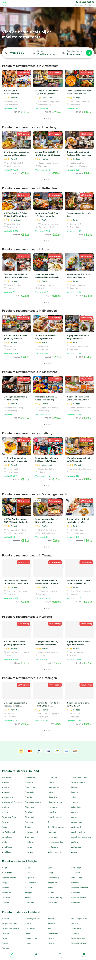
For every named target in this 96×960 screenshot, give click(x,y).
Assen (5, 812)
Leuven (51, 867)
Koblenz (51, 918)
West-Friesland (78, 832)
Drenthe (28, 797)
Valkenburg (76, 807)
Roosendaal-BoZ (55, 842)
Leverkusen (53, 933)
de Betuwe (7, 837)
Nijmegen (52, 807)
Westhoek (75, 902)
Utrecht (74, 802)
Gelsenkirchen (31, 938)
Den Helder (30, 777)
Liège (50, 872)
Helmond (29, 852)
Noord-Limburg (55, 817)
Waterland (76, 827)
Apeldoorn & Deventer (12, 802)
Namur (51, 892)
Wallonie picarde (78, 897)
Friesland (29, 822)
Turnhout (75, 882)
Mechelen (52, 882)
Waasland (75, 892)
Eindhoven (29, 807)
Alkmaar (6, 782)
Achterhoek (7, 777)
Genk (27, 867)
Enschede (29, 812)
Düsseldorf (30, 928)
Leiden (51, 792)
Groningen (29, 837)
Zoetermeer (76, 847)
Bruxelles (6, 892)
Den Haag (6, 852)
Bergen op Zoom (9, 817)
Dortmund (6, 943)
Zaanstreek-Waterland (81, 837)
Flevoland (29, 817)
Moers (51, 938)
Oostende (52, 902)
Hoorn (51, 782)
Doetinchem (30, 787)
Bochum (5, 933)
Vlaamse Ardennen (79, 887)
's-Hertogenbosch (79, 777)
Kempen (28, 892)
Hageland (29, 877)
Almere (5, 787)
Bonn (4, 938)
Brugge (5, 882)
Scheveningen (54, 852)
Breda (4, 827)
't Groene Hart (31, 832)
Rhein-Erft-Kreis (78, 943)
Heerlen (28, 847)
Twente (74, 792)
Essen (27, 933)
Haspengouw (31, 882)
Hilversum (52, 777)
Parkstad (52, 832)
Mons (50, 887)
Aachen (5, 918)
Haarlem (29, 842)
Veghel (74, 817)
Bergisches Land (9, 923)
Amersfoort (7, 792)
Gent (27, 872)
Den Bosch (7, 847)
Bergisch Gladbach (10, 928)
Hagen (28, 943)
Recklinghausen (78, 938)
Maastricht (53, 797)
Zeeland (74, 842)
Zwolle (74, 852)
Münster (75, 923)
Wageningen (76, 822)
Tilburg (74, 787)
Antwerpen (7, 872)
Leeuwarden (53, 787)
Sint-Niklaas (76, 877)
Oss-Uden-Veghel (56, 827)
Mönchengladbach (79, 918)
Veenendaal (76, 812)
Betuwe (5, 822)
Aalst (4, 867)
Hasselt (28, 887)
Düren (28, 923)
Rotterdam (53, 847)
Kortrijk (28, 897)
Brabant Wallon (9, 877)
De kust (5, 902)
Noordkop (52, 812)
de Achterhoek (8, 832)
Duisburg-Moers (32, 918)
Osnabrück (75, 933)
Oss (50, 822)
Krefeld (51, 923)
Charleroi (6, 897)
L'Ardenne (29, 902)
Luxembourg (53, 877)
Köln (50, 928)
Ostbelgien (76, 867)
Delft (4, 842)
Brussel (5, 887)
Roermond (53, 837)
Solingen (6, 948)
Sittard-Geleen (78, 782)
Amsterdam (7, 797)
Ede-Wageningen (33, 802)
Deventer (29, 782)
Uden (73, 797)
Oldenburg (76, 928)
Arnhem (5, 807)
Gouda (28, 827)
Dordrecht (29, 792)
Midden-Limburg (55, 802)
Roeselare (75, 872)
